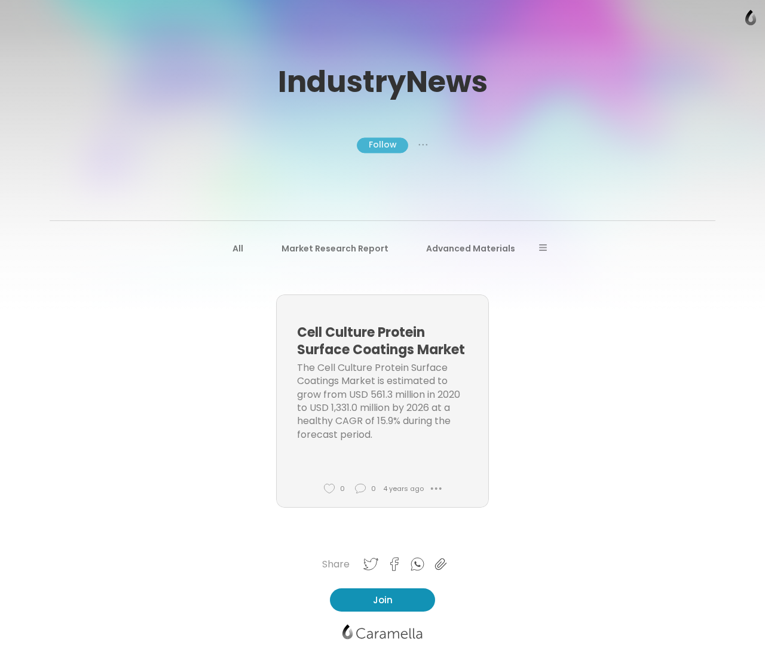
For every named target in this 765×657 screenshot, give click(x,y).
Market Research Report (334, 248)
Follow (382, 145)
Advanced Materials (470, 248)
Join (383, 600)
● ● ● (423, 145)
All (237, 248)
